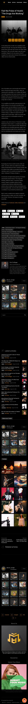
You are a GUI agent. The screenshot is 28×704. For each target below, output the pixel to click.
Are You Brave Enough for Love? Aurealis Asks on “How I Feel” (10, 374)
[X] (13, 40)
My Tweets (4, 421)
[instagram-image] (5, 288)
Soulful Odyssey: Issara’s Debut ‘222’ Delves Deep (21, 540)
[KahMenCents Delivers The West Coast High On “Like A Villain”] (24, 381)
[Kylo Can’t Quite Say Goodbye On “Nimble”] (24, 412)
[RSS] (21, 615)
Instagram (16, 614)
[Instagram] (12, 615)
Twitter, (16, 203)
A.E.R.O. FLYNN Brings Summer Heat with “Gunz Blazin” (10, 386)
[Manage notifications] (25, 701)
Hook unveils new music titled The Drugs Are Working (12, 245)
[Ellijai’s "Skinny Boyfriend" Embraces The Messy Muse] (7, 507)
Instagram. (3, 204)
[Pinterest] (16, 40)
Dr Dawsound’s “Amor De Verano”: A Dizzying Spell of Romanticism (7, 541)
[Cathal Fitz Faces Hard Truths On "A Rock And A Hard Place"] (7, 467)
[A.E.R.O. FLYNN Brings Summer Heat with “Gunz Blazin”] (24, 387)
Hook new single (5, 235)
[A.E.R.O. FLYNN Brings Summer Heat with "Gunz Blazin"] (20, 493)
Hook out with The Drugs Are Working (17, 235)
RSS (24, 614)
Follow (24, 280)
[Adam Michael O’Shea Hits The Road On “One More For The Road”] (24, 400)
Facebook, (11, 203)
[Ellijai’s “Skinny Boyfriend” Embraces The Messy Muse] (24, 393)
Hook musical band (15, 233)
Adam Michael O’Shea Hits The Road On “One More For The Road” (10, 399)
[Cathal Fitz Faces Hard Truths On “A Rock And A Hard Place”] (24, 356)
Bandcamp (20, 203)
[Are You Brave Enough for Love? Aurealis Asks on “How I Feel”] (24, 375)
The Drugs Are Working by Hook (8, 254)
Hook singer (4, 241)
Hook (3, 229)
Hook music (20, 231)
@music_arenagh (11, 280)
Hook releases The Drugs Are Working (15, 237)
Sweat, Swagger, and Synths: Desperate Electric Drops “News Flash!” (10, 367)
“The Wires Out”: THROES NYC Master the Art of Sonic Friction (10, 361)
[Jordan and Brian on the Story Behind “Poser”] (24, 406)
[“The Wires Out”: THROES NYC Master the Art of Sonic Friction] (24, 362)
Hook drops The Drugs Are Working (9, 231)
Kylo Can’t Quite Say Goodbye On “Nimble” (10, 411)
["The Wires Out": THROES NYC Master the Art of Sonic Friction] (20, 467)
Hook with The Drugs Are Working (15, 247)
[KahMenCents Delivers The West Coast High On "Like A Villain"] (7, 493)
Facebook (7, 614)
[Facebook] (9, 40)
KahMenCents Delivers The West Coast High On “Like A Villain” (10, 380)
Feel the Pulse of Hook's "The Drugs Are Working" (15, 227)
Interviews (4, 407)
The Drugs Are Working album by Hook (9, 251)
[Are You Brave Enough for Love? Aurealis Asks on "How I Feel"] (20, 480)
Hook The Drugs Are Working (8, 243)
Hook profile (4, 237)
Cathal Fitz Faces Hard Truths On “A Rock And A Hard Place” (10, 355)
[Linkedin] (22, 40)
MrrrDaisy (7, 357)
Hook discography (9, 229)
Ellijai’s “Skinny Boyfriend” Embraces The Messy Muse (10, 392)
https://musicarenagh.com (15, 264)
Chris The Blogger (14, 262)
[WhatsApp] (19, 40)
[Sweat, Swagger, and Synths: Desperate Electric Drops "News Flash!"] (7, 480)
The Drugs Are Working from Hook (9, 256)
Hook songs (10, 241)
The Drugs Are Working (6, 249)
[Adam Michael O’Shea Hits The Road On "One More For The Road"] (20, 507)
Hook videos (4, 247)
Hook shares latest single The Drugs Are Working (12, 239)
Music (3, 16)
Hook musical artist (6, 233)
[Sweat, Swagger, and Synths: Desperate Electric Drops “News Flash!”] (24, 368)
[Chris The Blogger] (4, 268)
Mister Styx (7, 389)
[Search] (25, 315)
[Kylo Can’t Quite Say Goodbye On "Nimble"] (20, 520)
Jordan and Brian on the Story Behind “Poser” (9, 405)
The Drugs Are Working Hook (8, 258)
